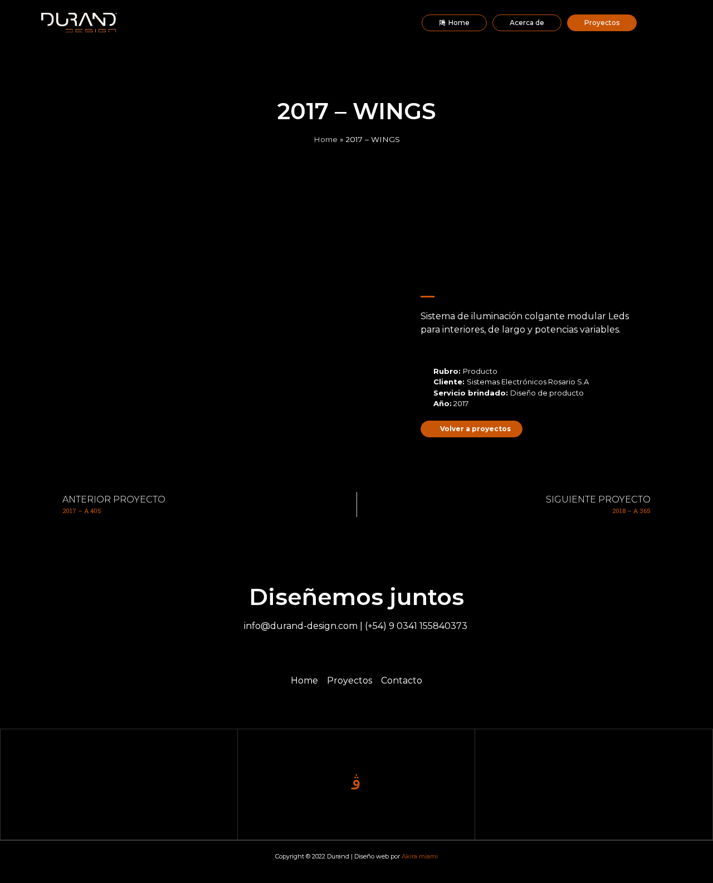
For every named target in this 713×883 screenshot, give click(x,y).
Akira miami (420, 856)
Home (326, 139)
